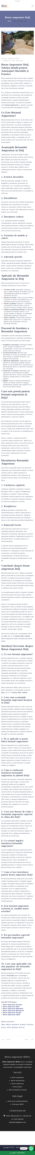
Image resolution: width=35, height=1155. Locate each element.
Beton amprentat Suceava (12, 1004)
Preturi (22, 1027)
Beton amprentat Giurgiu (12, 1012)
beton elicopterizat (20, 638)
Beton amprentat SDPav (11, 58)
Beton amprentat (8, 1021)
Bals (3, 1024)
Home (9, 21)
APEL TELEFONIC (18, 1153)
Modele (15, 1027)
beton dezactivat (7, 638)
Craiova (30, 1024)
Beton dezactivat (18, 1083)
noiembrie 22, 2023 (9, 60)
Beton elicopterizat (18, 1080)
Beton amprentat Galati (11, 1014)
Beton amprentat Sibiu (11, 1006)
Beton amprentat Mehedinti (13, 1008)
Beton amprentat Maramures (13, 1010)
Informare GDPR (17, 1104)
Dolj (9, 1027)
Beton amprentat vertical (18, 1090)
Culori (4, 1027)
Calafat (23, 1024)
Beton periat (17, 1087)
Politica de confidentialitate (18, 1101)
